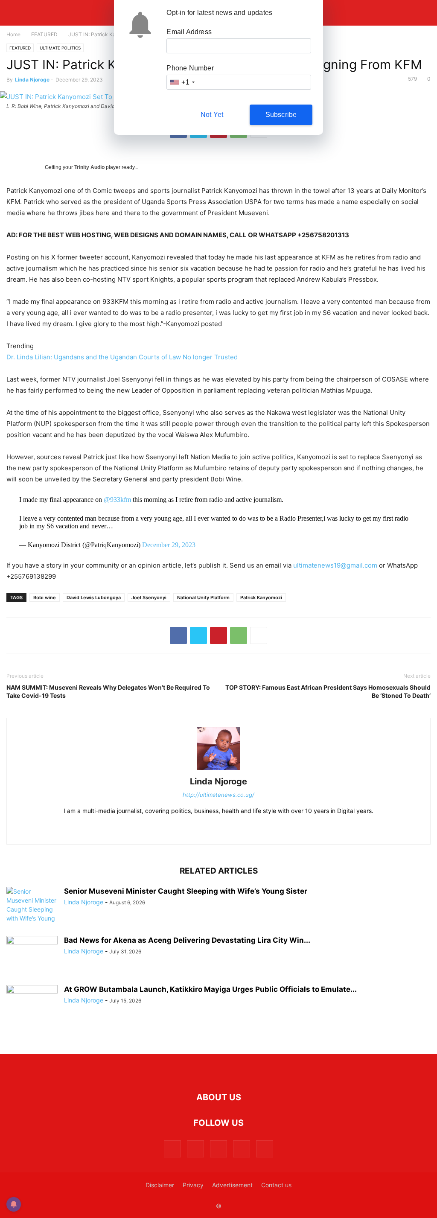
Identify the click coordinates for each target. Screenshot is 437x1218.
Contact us (276, 1185)
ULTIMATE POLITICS (60, 47)
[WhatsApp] (238, 635)
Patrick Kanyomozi (261, 597)
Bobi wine (44, 597)
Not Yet (212, 114)
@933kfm (117, 499)
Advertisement (232, 1185)
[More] (258, 635)
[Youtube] (264, 1149)
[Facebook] (178, 635)
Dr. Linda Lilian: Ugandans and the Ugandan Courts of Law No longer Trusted (122, 357)
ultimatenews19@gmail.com (335, 565)
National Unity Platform (203, 597)
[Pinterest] (218, 635)
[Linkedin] (216, 829)
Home (13, 34)
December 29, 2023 (168, 544)
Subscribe (281, 114)
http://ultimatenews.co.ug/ (218, 794)
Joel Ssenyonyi (148, 597)
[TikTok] (261, 829)
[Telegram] (239, 829)
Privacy (193, 1185)
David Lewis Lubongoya (94, 597)
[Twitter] (198, 635)
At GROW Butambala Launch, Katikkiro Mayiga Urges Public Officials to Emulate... (210, 989)
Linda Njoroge (32, 79)
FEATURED (44, 34)
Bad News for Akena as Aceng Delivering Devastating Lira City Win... (187, 940)
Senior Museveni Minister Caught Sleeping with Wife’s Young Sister (185, 891)
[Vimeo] (241, 1149)
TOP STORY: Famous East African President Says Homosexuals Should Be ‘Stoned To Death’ (328, 691)
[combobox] (182, 82)
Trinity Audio (89, 167)
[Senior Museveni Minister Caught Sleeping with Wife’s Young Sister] (32, 909)
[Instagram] (194, 829)
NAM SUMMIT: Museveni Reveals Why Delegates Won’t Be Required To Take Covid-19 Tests (108, 691)
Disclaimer (160, 1185)
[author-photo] (218, 769)
